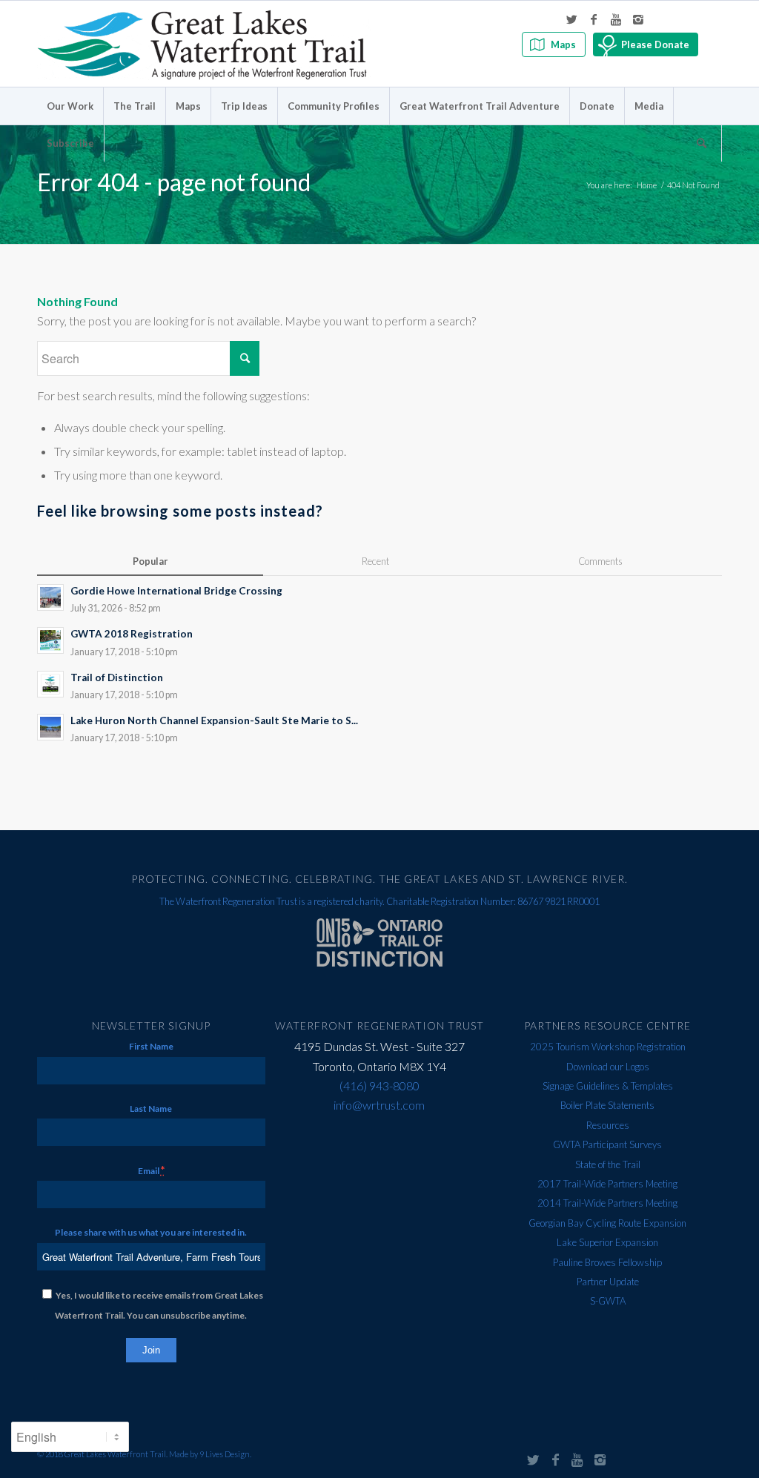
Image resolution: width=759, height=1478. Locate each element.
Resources (607, 1125)
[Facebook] (594, 19)
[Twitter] (571, 19)
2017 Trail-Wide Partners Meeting (607, 1184)
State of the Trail (607, 1164)
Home (647, 185)
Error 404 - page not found (174, 182)
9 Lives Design (224, 1454)
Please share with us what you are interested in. (151, 1232)
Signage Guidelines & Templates (608, 1086)
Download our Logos (607, 1067)
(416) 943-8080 (379, 1085)
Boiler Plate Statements (607, 1105)
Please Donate (655, 44)
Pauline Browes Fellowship (607, 1262)
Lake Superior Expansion (607, 1242)
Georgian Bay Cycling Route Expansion (607, 1223)
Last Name (151, 1108)
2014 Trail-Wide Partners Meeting (607, 1203)
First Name (151, 1046)
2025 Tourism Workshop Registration (608, 1047)
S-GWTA (608, 1301)
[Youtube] (616, 19)
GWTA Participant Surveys (607, 1144)
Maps (563, 44)
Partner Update (608, 1282)
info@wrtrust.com (379, 1105)
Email (151, 1170)
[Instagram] (638, 19)
